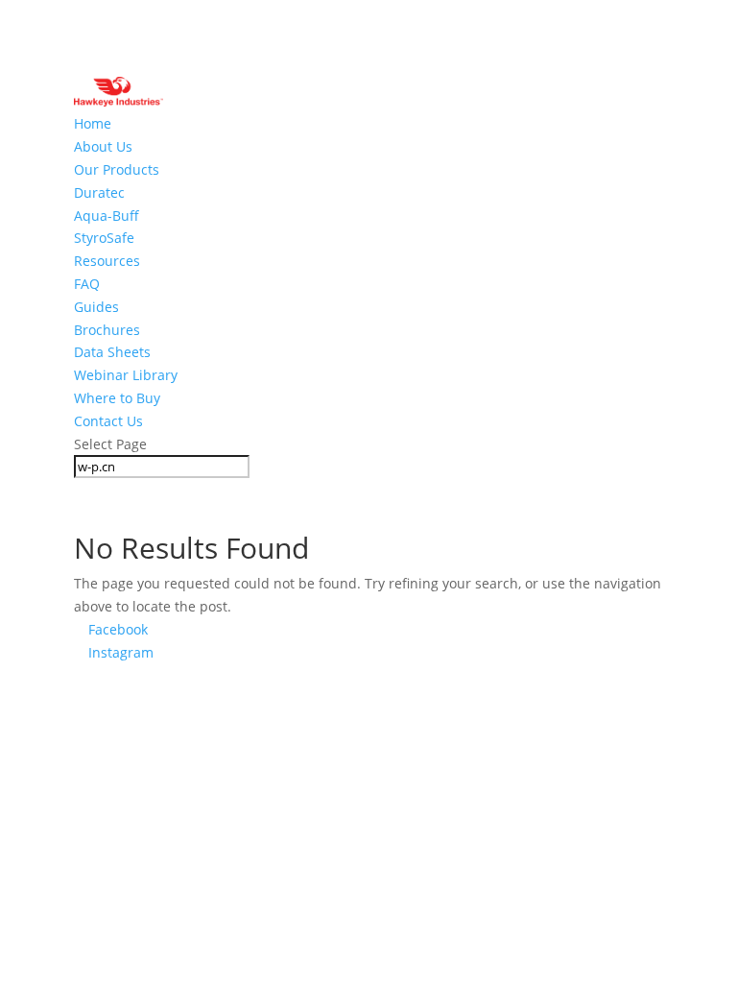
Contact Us (108, 421)
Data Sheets (112, 352)
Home (92, 123)
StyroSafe (104, 237)
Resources (107, 261)
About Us (103, 146)
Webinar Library (126, 375)
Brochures (107, 330)
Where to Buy (117, 398)
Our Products (116, 169)
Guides (96, 307)
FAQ (87, 284)
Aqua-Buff (106, 215)
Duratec (99, 192)
